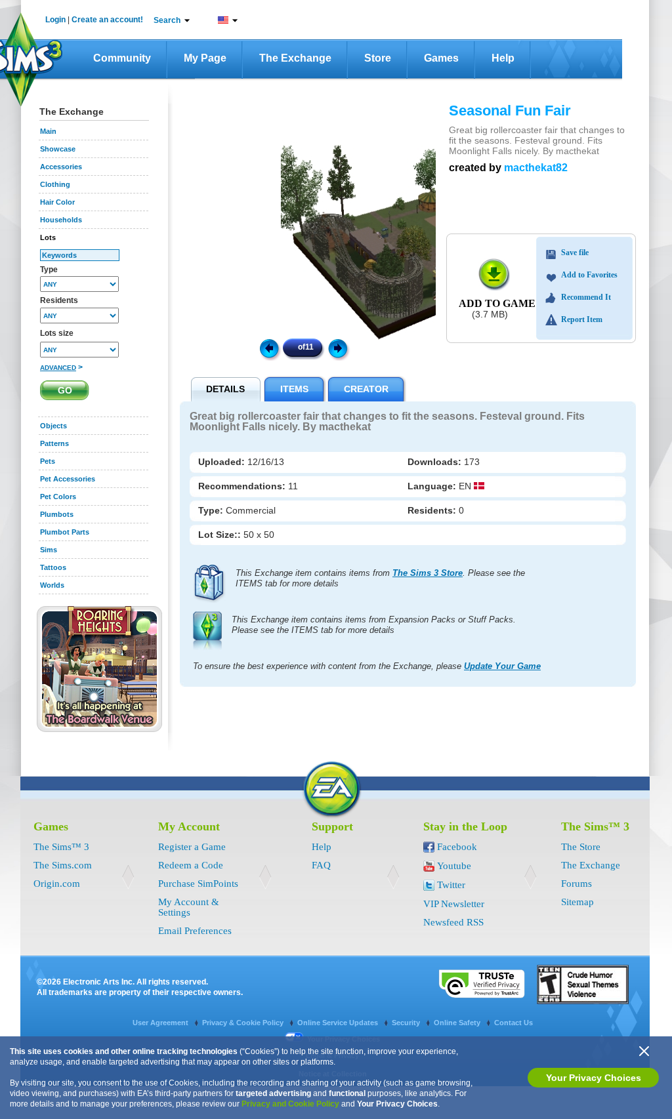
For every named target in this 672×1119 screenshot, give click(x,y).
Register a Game (192, 847)
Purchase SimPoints (198, 883)
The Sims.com (62, 865)
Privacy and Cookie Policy (290, 1104)
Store (377, 58)
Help (503, 58)
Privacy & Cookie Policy (243, 1023)
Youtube (454, 866)
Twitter (451, 885)
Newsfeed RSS (453, 922)
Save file (575, 252)
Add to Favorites (589, 274)
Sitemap (577, 902)
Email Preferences (195, 931)
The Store (580, 847)
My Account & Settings (188, 907)
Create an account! (107, 19)
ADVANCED (58, 367)
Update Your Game (502, 666)
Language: (433, 486)
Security (407, 1023)
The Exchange (295, 58)
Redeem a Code (190, 865)
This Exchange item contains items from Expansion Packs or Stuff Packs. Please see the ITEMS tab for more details (374, 625)
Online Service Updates (338, 1023)
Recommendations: (243, 486)
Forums (576, 883)
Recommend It (586, 297)
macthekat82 (536, 167)
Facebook (457, 847)
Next (340, 348)
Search (167, 20)
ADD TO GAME (497, 303)
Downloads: (436, 462)
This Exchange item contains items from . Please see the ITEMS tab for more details (380, 578)
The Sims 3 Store (427, 573)
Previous (268, 348)
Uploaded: (222, 462)
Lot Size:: (220, 534)
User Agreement (161, 1023)
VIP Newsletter (453, 904)
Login (55, 19)
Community (122, 58)
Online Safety (458, 1023)
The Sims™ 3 (61, 847)
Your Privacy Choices (593, 1077)
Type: (212, 510)
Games (441, 58)
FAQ (321, 865)
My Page (205, 58)
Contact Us (513, 1023)
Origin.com (56, 883)
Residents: (433, 510)
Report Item (581, 319)
